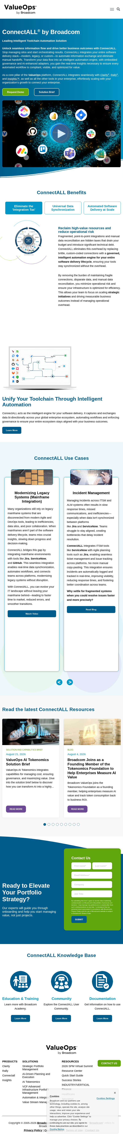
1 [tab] (44, 824)
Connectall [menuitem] (8, 1075)
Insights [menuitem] (7, 1080)
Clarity (104, 75)
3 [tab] (53, 824)
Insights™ (14, 78)
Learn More (12, 430)
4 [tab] (57, 824)
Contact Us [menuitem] (109, 1063)
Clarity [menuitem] (6, 1066)
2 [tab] (49, 824)
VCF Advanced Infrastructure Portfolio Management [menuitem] (35, 1089)
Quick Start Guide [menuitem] (72, 1075)
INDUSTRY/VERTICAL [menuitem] (76, 1084)
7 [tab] (70, 824)
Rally (114, 75)
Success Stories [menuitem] (71, 1080)
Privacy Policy (33, 1130)
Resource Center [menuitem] (72, 1070)
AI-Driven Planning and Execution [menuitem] (36, 1075)
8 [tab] (74, 824)
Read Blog (91, 609)
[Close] (115, 1093)
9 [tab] (78, 824)
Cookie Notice (57, 1129)
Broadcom (44, 1122)
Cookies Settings (106, 1098)
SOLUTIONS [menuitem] (30, 1061)
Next (70, 682)
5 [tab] (61, 824)
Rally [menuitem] (5, 1070)
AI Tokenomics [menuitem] (31, 1081)
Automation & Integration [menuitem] (37, 1097)
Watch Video (32, 614)
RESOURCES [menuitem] (70, 1061)
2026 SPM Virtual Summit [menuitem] (77, 1066)
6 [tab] (65, 824)
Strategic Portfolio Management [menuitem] (33, 1068)
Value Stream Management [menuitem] (38, 1102)
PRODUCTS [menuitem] (9, 1061)
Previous (59, 682)
